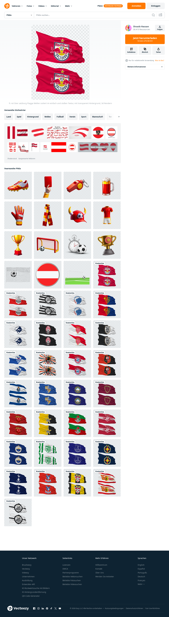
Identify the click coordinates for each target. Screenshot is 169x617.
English (141, 565)
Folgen (160, 29)
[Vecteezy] (7, 6)
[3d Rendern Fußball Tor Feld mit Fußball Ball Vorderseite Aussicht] (77, 274)
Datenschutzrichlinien (134, 608)
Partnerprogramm (71, 572)
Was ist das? (159, 60)
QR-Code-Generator (31, 596)
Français (141, 580)
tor (110, 116)
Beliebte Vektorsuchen (73, 576)
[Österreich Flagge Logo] (47, 274)
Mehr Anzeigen (98, 147)
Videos (41, 6)
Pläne (100, 6)
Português (142, 572)
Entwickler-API (28, 584)
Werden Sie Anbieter (104, 576)
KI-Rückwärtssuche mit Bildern (36, 588)
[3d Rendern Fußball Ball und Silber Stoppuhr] (77, 245)
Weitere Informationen (136, 67)
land (8, 116)
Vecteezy (26, 568)
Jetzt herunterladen (145, 39)
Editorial (55, 6)
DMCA (65, 568)
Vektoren (16, 6)
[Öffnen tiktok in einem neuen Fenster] (51, 608)
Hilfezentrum (101, 565)
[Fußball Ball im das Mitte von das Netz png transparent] (18, 274)
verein (72, 116)
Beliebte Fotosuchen (72, 580)
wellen (47, 116)
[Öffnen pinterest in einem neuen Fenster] (47, 608)
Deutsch (141, 576)
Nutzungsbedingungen (114, 608)
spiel (19, 116)
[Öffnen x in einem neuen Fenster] (56, 608)
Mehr (67, 6)
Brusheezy (26, 565)
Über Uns (99, 572)
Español (141, 568)
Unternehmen (28, 576)
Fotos (29, 6)
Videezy (25, 572)
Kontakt (98, 568)
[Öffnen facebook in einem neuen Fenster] (34, 608)
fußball (60, 116)
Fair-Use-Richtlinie (152, 608)
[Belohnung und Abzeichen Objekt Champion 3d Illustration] (107, 245)
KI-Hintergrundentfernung (34, 592)
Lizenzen (66, 565)
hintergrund (33, 116)
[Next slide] (116, 117)
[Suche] (153, 15)
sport (83, 116)
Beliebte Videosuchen (72, 584)
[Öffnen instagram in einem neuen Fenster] (38, 608)
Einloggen (155, 6)
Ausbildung (27, 580)
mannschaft (97, 116)
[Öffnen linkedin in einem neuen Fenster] (43, 608)
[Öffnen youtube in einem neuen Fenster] (60, 608)
